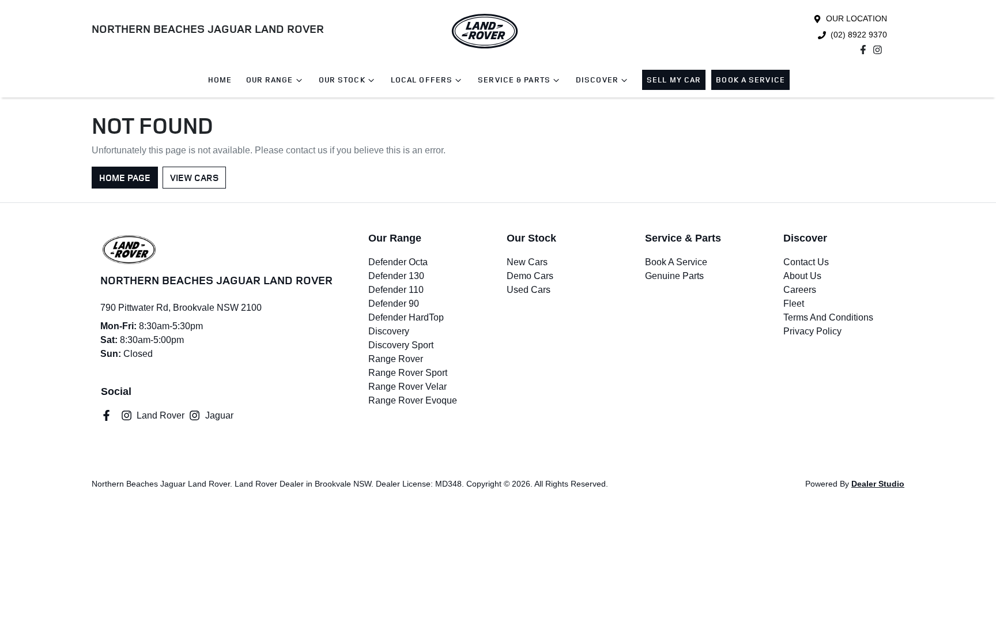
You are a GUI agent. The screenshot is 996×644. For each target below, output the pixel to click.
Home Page (124, 177)
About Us (802, 276)
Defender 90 (393, 303)
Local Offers (421, 80)
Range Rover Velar (407, 386)
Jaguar (219, 415)
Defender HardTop (406, 317)
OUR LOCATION (856, 18)
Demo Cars (530, 276)
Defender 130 (396, 276)
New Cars (527, 262)
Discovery (388, 331)
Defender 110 (396, 290)
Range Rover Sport (407, 373)
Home (220, 80)
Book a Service (750, 80)
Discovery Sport (400, 345)
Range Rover (395, 359)
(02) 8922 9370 (859, 34)
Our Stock (342, 80)
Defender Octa (398, 262)
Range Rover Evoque (412, 400)
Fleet (793, 303)
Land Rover (160, 415)
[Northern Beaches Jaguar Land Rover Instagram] (880, 50)
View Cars (194, 177)
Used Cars (528, 290)
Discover (597, 80)
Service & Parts (514, 80)
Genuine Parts (674, 276)
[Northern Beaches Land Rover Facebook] (108, 415)
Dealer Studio (877, 483)
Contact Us (806, 262)
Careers (799, 290)
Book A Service (676, 262)
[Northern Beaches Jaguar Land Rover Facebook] (865, 50)
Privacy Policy (812, 331)
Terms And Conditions (828, 317)
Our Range (269, 80)
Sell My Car (674, 80)
